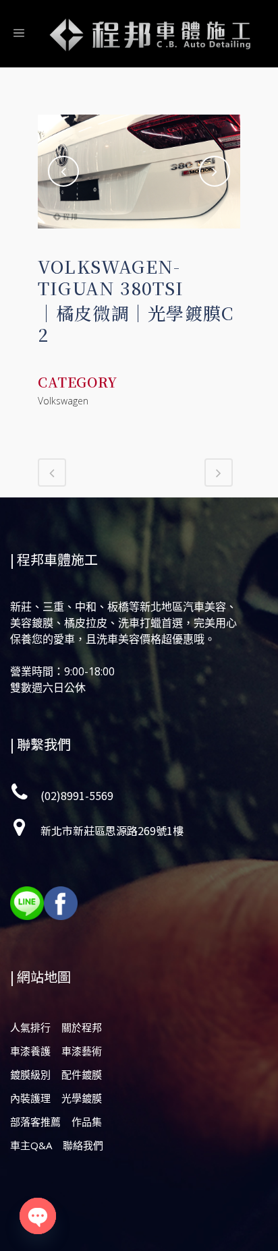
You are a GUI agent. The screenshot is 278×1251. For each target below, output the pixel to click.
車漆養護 (30, 1051)
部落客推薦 (35, 1121)
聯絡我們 (83, 1145)
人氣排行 (30, 1027)
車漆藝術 (81, 1051)
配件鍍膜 (81, 1074)
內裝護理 (30, 1098)
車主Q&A (31, 1145)
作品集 (87, 1121)
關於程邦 (81, 1027)
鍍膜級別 (30, 1074)
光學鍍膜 (81, 1098)
